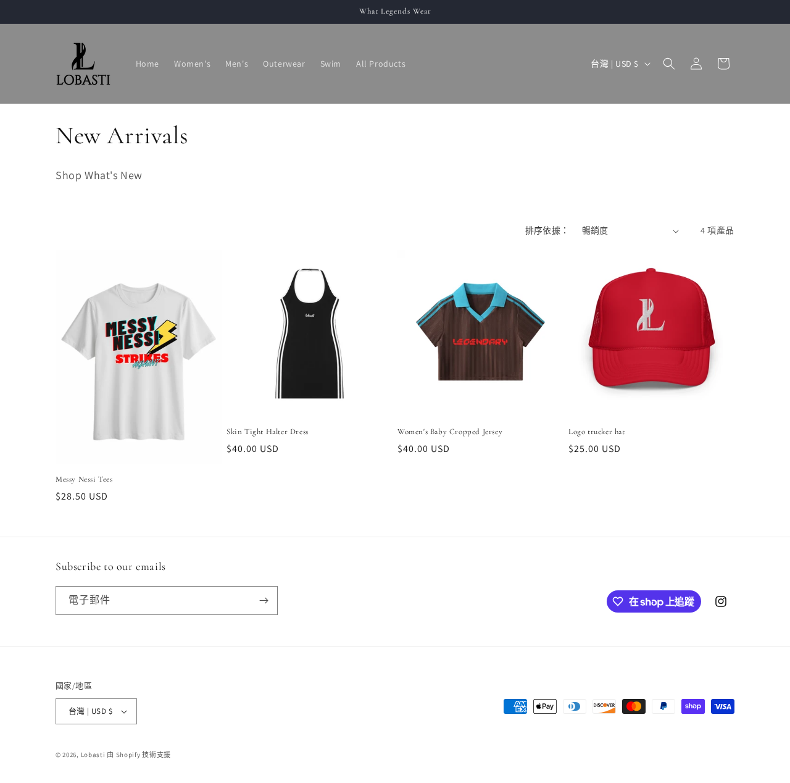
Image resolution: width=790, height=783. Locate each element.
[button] (669, 63)
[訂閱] (263, 600)
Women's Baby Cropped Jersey (449, 432)
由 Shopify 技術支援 (139, 754)
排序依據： (547, 230)
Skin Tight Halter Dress (268, 432)
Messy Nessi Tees (84, 479)
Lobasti (94, 754)
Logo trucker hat (596, 432)
